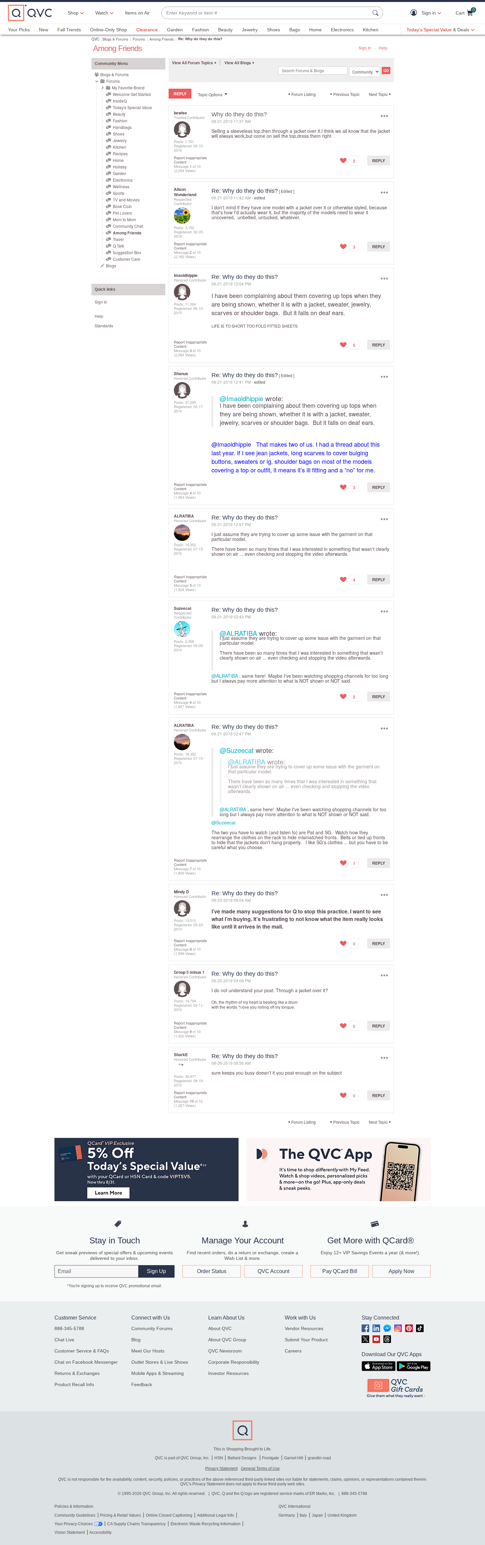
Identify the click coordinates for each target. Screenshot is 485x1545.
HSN (218, 1458)
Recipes (120, 153)
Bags (294, 29)
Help (383, 47)
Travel (118, 239)
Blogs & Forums (115, 39)
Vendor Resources (304, 1328)
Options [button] (384, 116)
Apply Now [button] (401, 1271)
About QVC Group (227, 1339)
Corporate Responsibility (233, 1362)
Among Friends (161, 39)
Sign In (365, 47)
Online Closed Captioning (169, 1515)
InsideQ (120, 101)
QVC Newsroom (225, 1350)
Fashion (200, 29)
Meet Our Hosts (147, 1350)
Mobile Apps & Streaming (157, 1373)
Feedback (141, 1384)
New (43, 29)
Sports (118, 193)
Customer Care (126, 259)
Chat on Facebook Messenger (86, 1362)
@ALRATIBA (238, 633)
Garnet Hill (293, 1458)
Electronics (342, 29)
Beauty (225, 29)
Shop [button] (73, 12)
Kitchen (370, 29)
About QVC (220, 1328)
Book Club (122, 206)
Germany (286, 1515)
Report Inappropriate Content (190, 159)
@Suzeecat (237, 750)
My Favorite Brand (128, 87)
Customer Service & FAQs (81, 1350)
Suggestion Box (127, 252)
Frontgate (270, 1458)
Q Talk (118, 246)
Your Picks (19, 29)
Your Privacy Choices (73, 1524)
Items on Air (137, 12)
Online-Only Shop (108, 29)
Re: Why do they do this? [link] (200, 38)
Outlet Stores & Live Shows (159, 1362)
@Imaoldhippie (241, 398)
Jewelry (250, 29)
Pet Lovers (122, 213)
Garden (175, 29)
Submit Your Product (306, 1339)
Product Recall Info (74, 1384)
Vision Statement (69, 1532)
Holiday (120, 166)
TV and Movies (126, 199)
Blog (136, 1339)
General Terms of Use (260, 1468)
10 (192, 1101)
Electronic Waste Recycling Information (206, 1524)
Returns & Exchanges (77, 1373)
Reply (378, 160)
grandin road (319, 1458)
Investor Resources (228, 1373)
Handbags (122, 127)
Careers (293, 1350)
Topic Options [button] (210, 94)
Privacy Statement (221, 1468)
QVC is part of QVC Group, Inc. (182, 1458)
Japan (317, 1515)
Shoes (273, 29)
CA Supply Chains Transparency (136, 1524)
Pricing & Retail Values (120, 1515)
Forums (139, 39)
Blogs (111, 265)
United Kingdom (342, 1515)
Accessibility (100, 1532)
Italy (303, 1515)
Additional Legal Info (215, 1515)
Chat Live (64, 1339)
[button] (415, 13)
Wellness (121, 186)
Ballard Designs (242, 1458)
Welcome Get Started (132, 94)
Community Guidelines (74, 1515)
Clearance (147, 29)
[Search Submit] (376, 13)
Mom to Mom (124, 219)
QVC (95, 39)
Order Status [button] (211, 1271)
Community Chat (128, 226)
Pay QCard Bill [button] (339, 1271)
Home (315, 29)
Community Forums (152, 1328)
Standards (104, 325)
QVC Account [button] (273, 1271)
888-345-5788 (69, 1328)
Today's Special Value (132, 107)
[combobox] (266, 13)
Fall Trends (69, 29)
